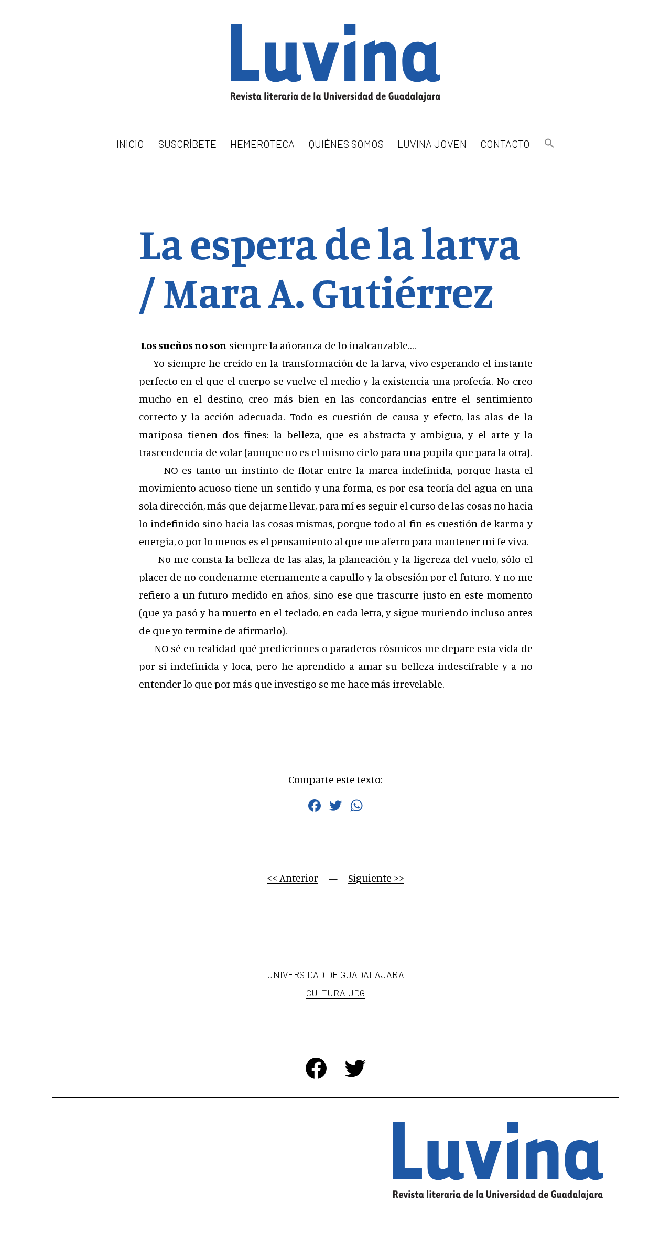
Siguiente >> (376, 877)
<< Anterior (292, 877)
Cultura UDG (335, 993)
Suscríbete (187, 143)
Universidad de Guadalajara (335, 974)
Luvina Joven (432, 143)
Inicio (130, 143)
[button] (549, 144)
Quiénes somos (346, 143)
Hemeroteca (262, 143)
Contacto (505, 143)
